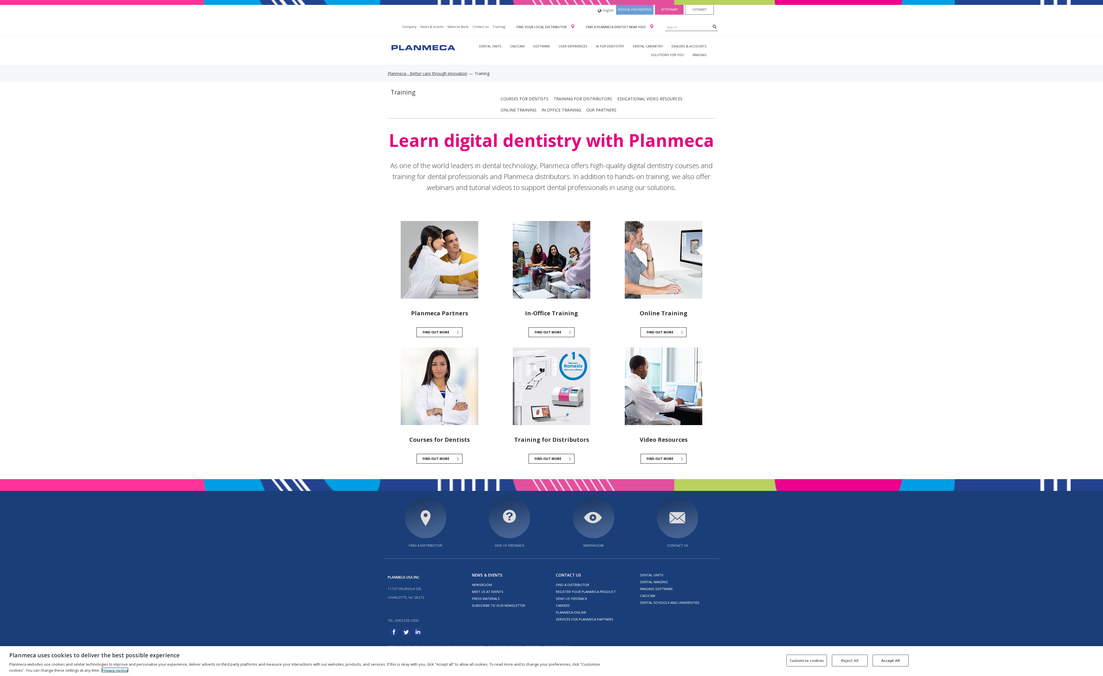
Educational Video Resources (649, 98)
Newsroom (593, 545)
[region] (551, 661)
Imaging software (656, 589)
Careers (563, 605)
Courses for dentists (524, 98)
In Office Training (561, 110)
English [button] (608, 10)
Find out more (436, 332)
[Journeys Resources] (439, 260)
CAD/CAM (517, 46)
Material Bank (458, 26)
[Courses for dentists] (439, 386)
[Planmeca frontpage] (423, 47)
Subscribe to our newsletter (498, 605)
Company (409, 26)
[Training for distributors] (551, 386)
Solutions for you (667, 55)
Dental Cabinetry (648, 46)
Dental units (490, 46)
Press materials (486, 598)
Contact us (481, 26)
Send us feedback (571, 598)
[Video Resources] (663, 386)
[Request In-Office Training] (551, 260)
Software (541, 46)
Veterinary (669, 9)
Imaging (700, 55)
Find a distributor (425, 545)
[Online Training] (663, 260)
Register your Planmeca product (586, 591)
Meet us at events (487, 591)
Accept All (890, 660)
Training (499, 26)
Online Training (518, 110)
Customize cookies (807, 660)
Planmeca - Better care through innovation (427, 73)
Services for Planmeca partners (584, 619)
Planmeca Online (571, 612)
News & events (432, 26)
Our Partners (601, 110)
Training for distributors (583, 98)
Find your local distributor (542, 27)
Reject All (850, 660)
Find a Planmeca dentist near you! (616, 27)
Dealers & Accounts (689, 46)
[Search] (714, 26)
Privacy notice (114, 670)
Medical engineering (635, 9)
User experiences (573, 46)
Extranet (700, 9)
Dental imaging (654, 582)
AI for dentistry (610, 46)
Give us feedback (509, 545)
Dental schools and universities (669, 602)
